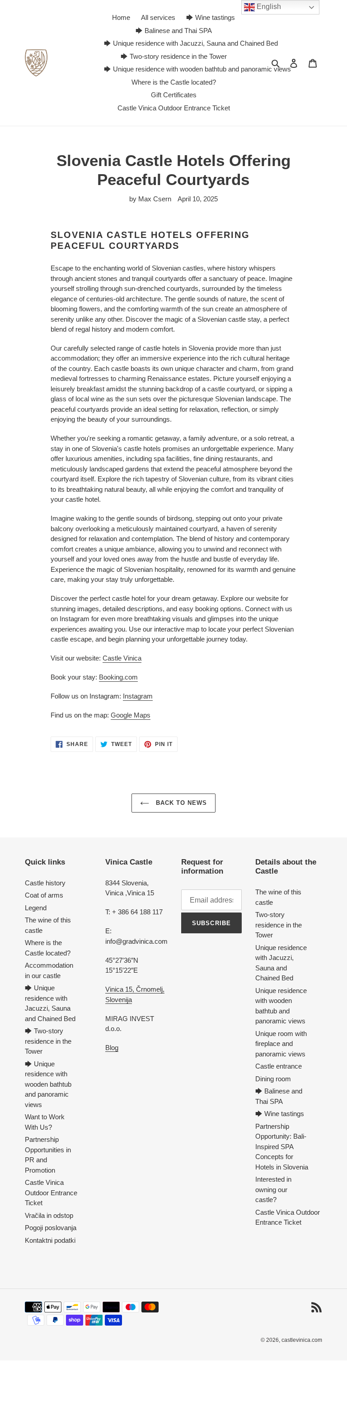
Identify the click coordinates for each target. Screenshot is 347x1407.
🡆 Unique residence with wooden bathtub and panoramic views (48, 1084)
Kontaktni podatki (50, 1240)
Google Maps (130, 715)
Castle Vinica (122, 658)
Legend (36, 908)
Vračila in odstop (49, 1215)
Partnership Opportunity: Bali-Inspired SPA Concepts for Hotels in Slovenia (281, 1146)
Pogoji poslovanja (50, 1227)
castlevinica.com (301, 1340)
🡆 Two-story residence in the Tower (48, 1041)
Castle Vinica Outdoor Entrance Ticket (51, 1193)
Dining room (273, 1079)
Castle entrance (278, 1066)
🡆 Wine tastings (279, 1113)
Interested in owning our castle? (273, 1189)
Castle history (45, 883)
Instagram (138, 696)
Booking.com (118, 677)
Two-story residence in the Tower (278, 925)
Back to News (180, 802)
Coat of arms (44, 895)
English (268, 6)
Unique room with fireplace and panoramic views (281, 1044)
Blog (111, 1047)
